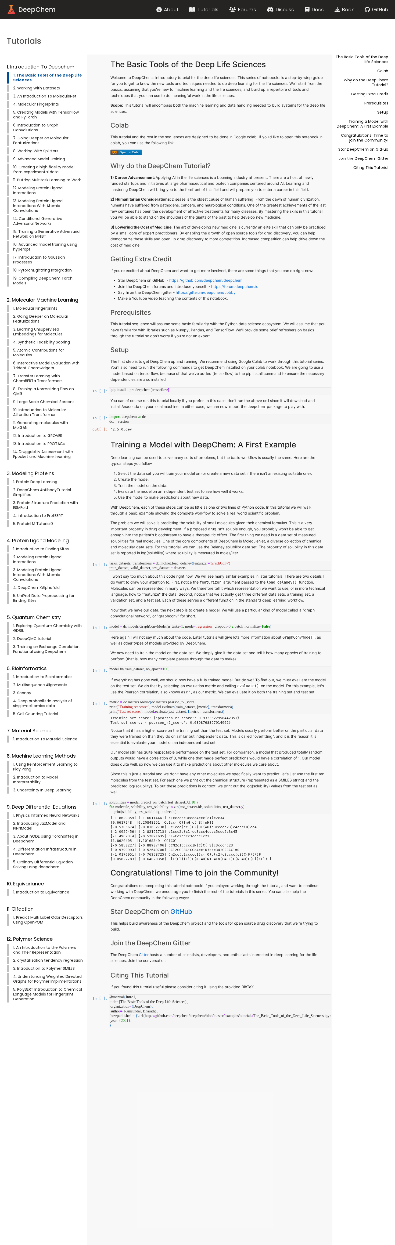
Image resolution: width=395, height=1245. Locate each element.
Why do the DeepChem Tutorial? (366, 82)
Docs (318, 9)
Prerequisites (376, 103)
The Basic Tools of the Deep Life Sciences (362, 59)
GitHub (380, 9)
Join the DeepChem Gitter (363, 158)
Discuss (285, 9)
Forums (247, 9)
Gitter (144, 954)
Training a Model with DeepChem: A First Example (362, 124)
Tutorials (208, 9)
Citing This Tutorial (370, 167)
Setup (382, 112)
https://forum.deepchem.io (234, 286)
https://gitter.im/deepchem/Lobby (206, 292)
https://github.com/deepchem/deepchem (205, 280)
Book (348, 9)
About (171, 9)
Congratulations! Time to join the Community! (364, 138)
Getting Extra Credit (369, 94)
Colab (382, 71)
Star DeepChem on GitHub (363, 149)
